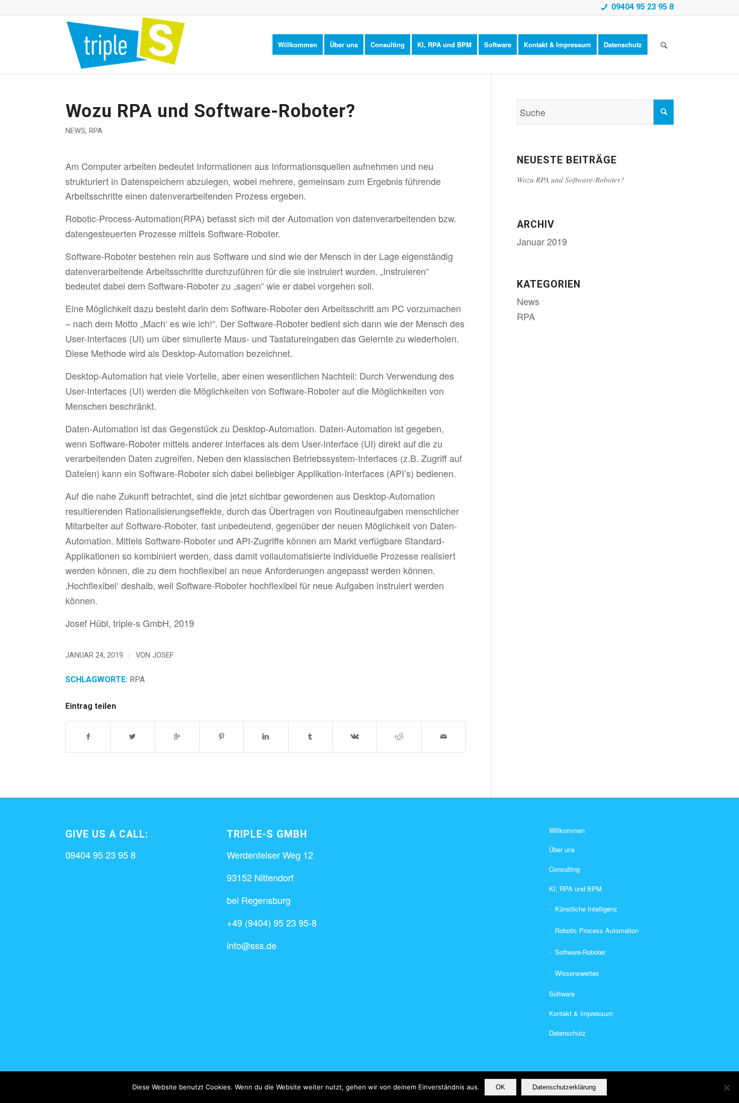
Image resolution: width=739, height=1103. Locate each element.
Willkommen (567, 830)
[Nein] (726, 1087)
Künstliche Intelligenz (586, 908)
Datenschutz (567, 1033)
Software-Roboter (580, 952)
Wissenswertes (577, 973)
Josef (163, 655)
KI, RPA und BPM (575, 888)
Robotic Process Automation (596, 930)
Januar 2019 (542, 241)
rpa (137, 679)
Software (562, 993)
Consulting (564, 869)
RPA (96, 131)
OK (500, 1087)
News (75, 131)
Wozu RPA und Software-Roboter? (210, 111)
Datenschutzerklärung (564, 1087)
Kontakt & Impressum (581, 1013)
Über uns (562, 849)
